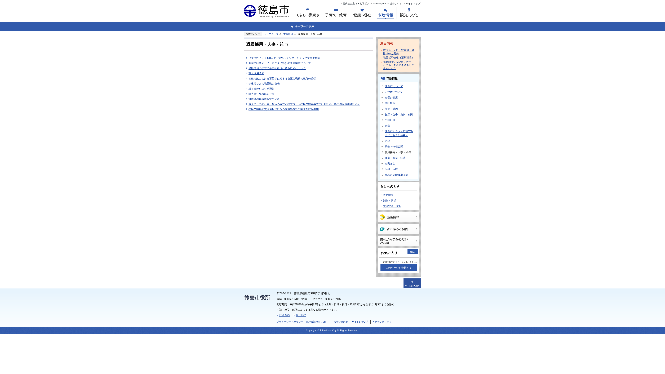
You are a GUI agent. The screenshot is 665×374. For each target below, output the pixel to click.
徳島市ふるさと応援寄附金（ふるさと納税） (399, 133)
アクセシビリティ (382, 321)
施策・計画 (391, 108)
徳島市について (394, 86)
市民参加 (390, 163)
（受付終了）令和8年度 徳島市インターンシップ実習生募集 (284, 57)
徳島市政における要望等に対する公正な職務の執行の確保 (282, 78)
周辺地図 (301, 315)
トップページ (271, 34)
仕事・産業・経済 (395, 157)
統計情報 (390, 103)
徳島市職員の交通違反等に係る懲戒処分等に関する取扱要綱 (284, 109)
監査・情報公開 (394, 146)
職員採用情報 (256, 73)
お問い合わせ (341, 321)
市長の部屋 (391, 97)
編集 (412, 251)
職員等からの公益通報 (261, 88)
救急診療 (388, 194)
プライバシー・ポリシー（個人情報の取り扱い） (303, 321)
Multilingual (379, 3)
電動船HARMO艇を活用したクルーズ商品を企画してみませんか (398, 65)
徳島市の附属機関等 (396, 174)
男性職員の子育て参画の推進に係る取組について (277, 68)
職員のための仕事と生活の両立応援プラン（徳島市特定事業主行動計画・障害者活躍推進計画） (304, 104)
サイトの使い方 (360, 321)
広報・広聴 (391, 169)
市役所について (394, 91)
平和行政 (390, 120)
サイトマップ (413, 3)
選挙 (387, 125)
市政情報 (288, 34)
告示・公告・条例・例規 (399, 114)
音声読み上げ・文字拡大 (356, 3)
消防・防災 (389, 200)
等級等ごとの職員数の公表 (264, 83)
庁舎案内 (284, 315)
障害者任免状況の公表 (261, 93)
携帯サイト (396, 3)
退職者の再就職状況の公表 (264, 98)
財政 (387, 140)
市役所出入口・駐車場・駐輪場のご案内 (398, 52)
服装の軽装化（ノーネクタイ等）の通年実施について (280, 63)
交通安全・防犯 (392, 206)
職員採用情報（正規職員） (398, 57)
